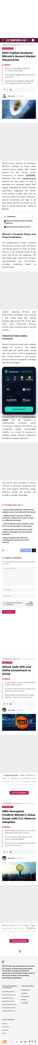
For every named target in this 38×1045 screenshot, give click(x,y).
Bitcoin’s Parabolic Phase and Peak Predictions (18, 222)
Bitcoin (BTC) (7, 48)
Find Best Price (19, 409)
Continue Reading (19, 793)
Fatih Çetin (11, 96)
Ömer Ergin (11, 710)
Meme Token (7, 662)
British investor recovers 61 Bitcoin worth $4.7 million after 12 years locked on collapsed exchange (18, 518)
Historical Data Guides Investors (18, 227)
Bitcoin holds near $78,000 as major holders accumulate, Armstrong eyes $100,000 (17, 532)
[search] (28, 40)
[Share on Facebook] (7, 89)
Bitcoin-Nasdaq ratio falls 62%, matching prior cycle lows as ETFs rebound (15, 540)
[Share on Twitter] (10, 89)
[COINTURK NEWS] (16, 40)
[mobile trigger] (4, 40)
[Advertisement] (19, 19)
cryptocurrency (29, 178)
